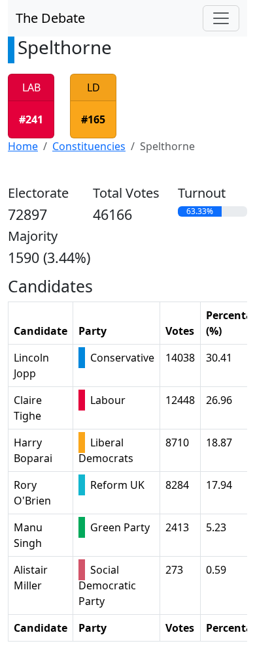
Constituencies (89, 146)
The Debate (50, 18)
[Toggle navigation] (221, 18)
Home (23, 146)
